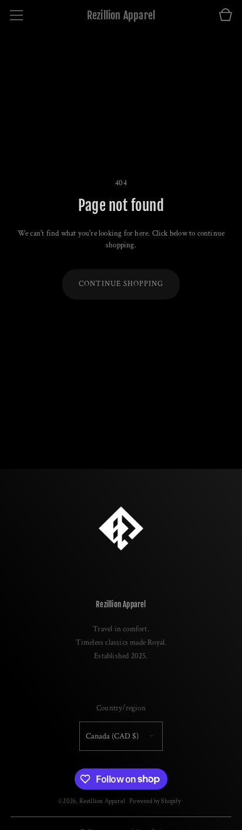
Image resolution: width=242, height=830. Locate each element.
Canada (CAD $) (112, 736)
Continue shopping (121, 284)
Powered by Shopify (155, 801)
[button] (16, 15)
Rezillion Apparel (102, 801)
